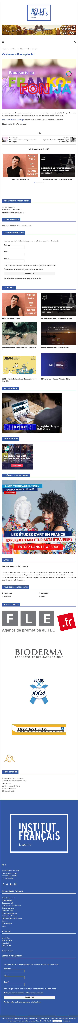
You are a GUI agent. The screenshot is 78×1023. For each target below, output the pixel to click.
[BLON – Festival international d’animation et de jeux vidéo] (19, 364)
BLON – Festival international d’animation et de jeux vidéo (19, 380)
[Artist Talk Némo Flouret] (20, 165)
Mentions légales (7, 951)
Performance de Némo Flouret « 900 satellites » (19, 349)
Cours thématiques (8, 908)
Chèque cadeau (7, 923)
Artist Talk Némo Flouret (20, 179)
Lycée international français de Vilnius (14, 781)
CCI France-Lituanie (8, 791)
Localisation (6, 938)
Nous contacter (7, 940)
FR (3, 865)
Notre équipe (6, 943)
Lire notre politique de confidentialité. (44, 265)
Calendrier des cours (8, 898)
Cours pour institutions (9, 916)
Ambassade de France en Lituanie (13, 778)
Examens (5, 921)
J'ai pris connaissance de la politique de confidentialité (24, 269)
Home (4, 49)
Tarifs (4, 926)
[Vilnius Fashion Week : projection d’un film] (57, 165)
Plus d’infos (67, 1021)
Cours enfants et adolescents (11, 905)
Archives (13, 49)
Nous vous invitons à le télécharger (13, 120)
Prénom (7, 245)
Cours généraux (7, 900)
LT (5, 865)
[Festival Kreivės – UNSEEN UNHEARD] (58, 333)
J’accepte (57, 1021)
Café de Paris (6, 783)
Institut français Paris (9, 788)
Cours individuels (7, 910)
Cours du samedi (7, 903)
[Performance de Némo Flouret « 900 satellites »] (19, 333)
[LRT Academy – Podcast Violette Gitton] (58, 364)
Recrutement (6, 946)
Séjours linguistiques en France (12, 918)
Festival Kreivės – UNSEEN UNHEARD (55, 348)
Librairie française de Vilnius (11, 786)
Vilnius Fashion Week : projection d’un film (57, 179)
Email (6, 258)
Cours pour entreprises (9, 913)
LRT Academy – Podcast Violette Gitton (55, 379)
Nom (6, 252)
